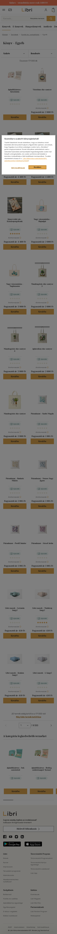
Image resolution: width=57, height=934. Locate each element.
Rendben (37, 167)
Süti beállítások (18, 168)
